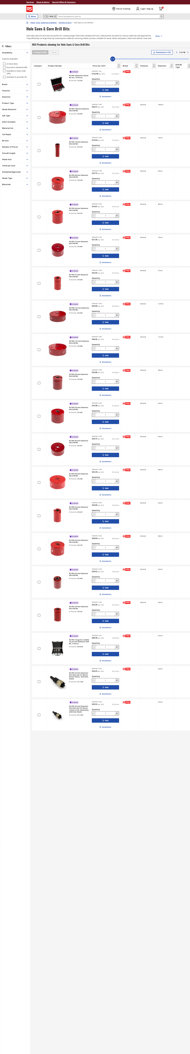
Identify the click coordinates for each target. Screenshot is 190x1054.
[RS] (29, 9)
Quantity (96, 79)
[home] (27, 22)
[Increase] (116, 83)
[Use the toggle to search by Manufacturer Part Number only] (55, 16)
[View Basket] (161, 8)
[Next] (188, 52)
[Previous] (176, 52)
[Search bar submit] (161, 16)
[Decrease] (94, 83)
